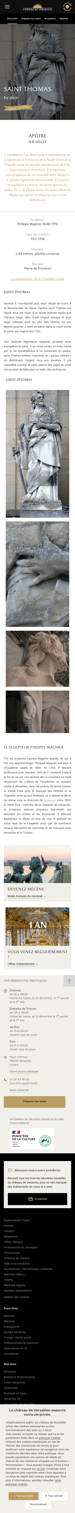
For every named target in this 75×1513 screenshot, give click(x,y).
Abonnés (9, 1316)
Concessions (12, 1253)
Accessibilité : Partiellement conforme (28, 1269)
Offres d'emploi (13, 1242)
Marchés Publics (14, 1274)
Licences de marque (17, 1258)
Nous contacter (19, 1090)
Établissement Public (17, 1220)
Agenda (64, 19)
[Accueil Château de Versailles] (37, 6)
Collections (11, 1388)
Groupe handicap (15, 1332)
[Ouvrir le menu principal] (7, 6)
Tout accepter (25, 1496)
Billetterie (10, 1372)
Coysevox (50, 800)
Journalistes (11, 1354)
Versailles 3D (12, 1399)
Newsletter (11, 1236)
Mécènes (9, 1321)
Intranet (9, 1226)
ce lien (41, 1469)
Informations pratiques (24, 1071)
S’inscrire (41, 1199)
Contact (9, 1231)
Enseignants (11, 1327)
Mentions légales (14, 1285)
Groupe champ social (17, 1337)
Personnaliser (38, 1504)
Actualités (50, 19)
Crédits (8, 1280)
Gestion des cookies (16, 1297)
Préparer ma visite (31, 19)
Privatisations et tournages (21, 1247)
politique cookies (50, 1438)
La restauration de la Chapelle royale (37, 279)
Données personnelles (18, 1290)
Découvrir (12, 19)
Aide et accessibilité (17, 1263)
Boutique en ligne (15, 1393)
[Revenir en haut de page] (69, 981)
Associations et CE (15, 1348)
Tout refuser (55, 1496)
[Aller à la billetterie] (67, 7)
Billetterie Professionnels (19, 1377)
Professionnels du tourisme (21, 1343)
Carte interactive (14, 1382)
